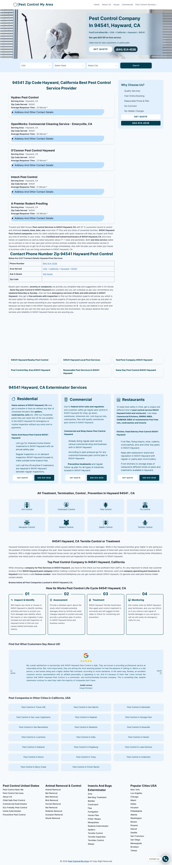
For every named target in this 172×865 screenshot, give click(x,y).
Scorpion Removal (54, 815)
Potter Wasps (94, 819)
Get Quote (100, 49)
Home (96, 4)
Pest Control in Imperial (86, 717)
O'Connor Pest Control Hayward (33, 150)
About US (106, 4)
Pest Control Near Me (13, 789)
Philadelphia (136, 811)
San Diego (135, 840)
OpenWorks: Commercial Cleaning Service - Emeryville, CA (51, 124)
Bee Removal (51, 797)
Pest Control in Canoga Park (138, 717)
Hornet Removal (53, 804)
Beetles (91, 801)
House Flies (93, 815)
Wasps (91, 844)
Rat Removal (51, 807)
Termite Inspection (97, 837)
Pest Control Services (13, 793)
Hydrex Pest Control (25, 97)
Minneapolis (136, 843)
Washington (136, 818)
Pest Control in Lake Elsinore (138, 747)
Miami (133, 800)
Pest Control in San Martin (86, 707)
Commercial (127, 4)
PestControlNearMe (98, 32)
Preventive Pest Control (14, 815)
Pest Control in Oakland (33, 747)
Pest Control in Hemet (138, 737)
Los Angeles (136, 793)
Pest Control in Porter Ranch (86, 767)
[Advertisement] (61, 332)
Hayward (132, 32)
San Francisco (137, 836)
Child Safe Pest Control (14, 800)
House (116, 4)
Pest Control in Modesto (86, 727)
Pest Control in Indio (86, 737)
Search (136, 65)
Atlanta (133, 815)
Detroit (133, 829)
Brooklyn (134, 847)
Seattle (133, 832)
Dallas (133, 804)
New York (135, 789)
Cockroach (93, 804)
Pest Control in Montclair (138, 707)
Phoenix (134, 825)
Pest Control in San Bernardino (33, 727)
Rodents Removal (53, 811)
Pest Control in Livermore (33, 737)
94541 (142, 32)
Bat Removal (51, 793)
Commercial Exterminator (15, 804)
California (121, 32)
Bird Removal (51, 800)
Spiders (91, 829)
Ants (90, 794)
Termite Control (95, 833)
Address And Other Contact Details (34, 112)
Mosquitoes (93, 822)
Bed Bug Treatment (97, 797)
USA (112, 32)
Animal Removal (53, 789)
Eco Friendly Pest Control (15, 807)
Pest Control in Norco (34, 757)
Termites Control (96, 840)
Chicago (134, 797)
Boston (133, 822)
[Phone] (165, 859)
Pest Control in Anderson (138, 757)
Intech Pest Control (24, 177)
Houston (134, 807)
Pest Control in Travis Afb (34, 707)
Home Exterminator (12, 811)
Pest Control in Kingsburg (86, 747)
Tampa (133, 850)
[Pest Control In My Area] (53, 5)
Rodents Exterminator (98, 826)
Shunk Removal (52, 818)
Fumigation (93, 812)
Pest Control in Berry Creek (33, 767)
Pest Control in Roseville (138, 727)
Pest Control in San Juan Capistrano (33, 717)
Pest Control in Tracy (86, 757)
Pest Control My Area (78, 861)
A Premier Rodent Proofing (29, 203)
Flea (90, 808)
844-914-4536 (50, 263)
